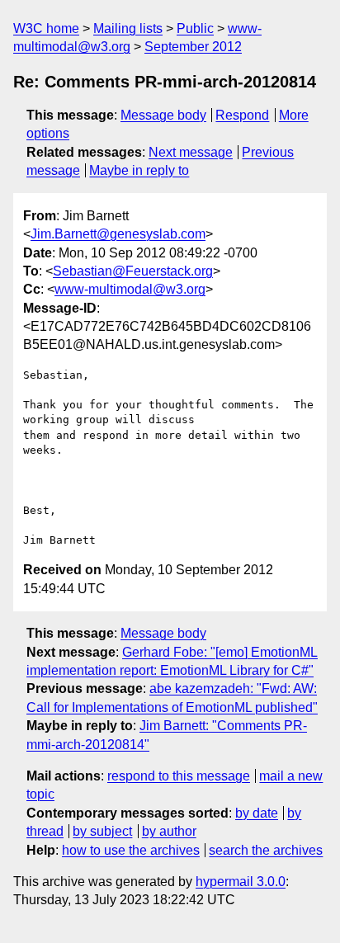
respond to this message (178, 776)
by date (256, 813)
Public (195, 28)
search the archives (266, 850)
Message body (163, 115)
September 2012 (193, 47)
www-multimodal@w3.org (129, 289)
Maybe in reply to (139, 170)
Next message (191, 152)
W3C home (46, 28)
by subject (102, 831)
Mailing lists (128, 28)
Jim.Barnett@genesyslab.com (118, 234)
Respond (242, 115)
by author (169, 831)
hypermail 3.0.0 (241, 882)
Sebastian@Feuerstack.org (133, 271)
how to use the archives (131, 850)
